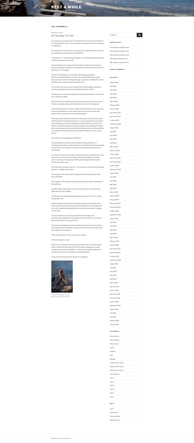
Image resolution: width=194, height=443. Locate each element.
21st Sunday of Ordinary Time (119, 51)
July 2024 (113, 177)
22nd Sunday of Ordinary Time (119, 47)
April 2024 (113, 188)
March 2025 (114, 146)
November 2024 (115, 162)
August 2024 (114, 173)
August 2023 (114, 218)
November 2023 (115, 207)
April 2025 (113, 143)
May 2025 (113, 139)
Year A (112, 378)
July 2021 (113, 313)
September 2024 (115, 169)
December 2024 (115, 158)
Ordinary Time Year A (117, 363)
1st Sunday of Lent (62, 35)
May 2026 (113, 94)
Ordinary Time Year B (117, 366)
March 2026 (114, 101)
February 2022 (114, 286)
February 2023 (114, 241)
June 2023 (113, 226)
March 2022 (114, 283)
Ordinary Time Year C (117, 370)
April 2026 (113, 97)
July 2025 (113, 131)
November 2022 (115, 252)
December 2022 (115, 249)
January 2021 (114, 324)
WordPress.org (115, 420)
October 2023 (114, 211)
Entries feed (114, 412)
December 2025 (115, 113)
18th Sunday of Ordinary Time (119, 62)
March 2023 (114, 237)
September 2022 (115, 260)
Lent (111, 355)
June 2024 (113, 181)
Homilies (112, 351)
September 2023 (115, 215)
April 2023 (113, 233)
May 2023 (113, 230)
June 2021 (113, 317)
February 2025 (114, 150)
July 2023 (113, 222)
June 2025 (113, 135)
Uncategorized (114, 374)
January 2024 (114, 199)
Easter (112, 347)
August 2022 (114, 264)
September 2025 (115, 124)
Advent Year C (114, 344)
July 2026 (113, 86)
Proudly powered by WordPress (61, 438)
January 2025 (114, 154)
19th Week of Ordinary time (119, 59)
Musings (112, 359)
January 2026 (114, 109)
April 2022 (113, 279)
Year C (112, 393)
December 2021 (115, 294)
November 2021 (115, 298)
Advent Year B (114, 340)
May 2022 (113, 275)
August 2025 (114, 128)
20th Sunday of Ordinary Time (119, 55)
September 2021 (115, 305)
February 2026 (114, 105)
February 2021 (114, 320)
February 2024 (114, 196)
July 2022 (113, 268)
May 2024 (113, 184)
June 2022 (113, 271)
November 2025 (115, 116)
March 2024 (114, 192)
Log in (112, 408)
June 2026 (113, 90)
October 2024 (114, 165)
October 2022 (114, 256)
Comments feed (115, 416)
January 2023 (114, 245)
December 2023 (115, 203)
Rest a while (66, 7)
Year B (112, 385)
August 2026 (114, 82)
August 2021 (114, 309)
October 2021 (114, 301)
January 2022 (114, 290)
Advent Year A (114, 336)
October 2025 (114, 120)
